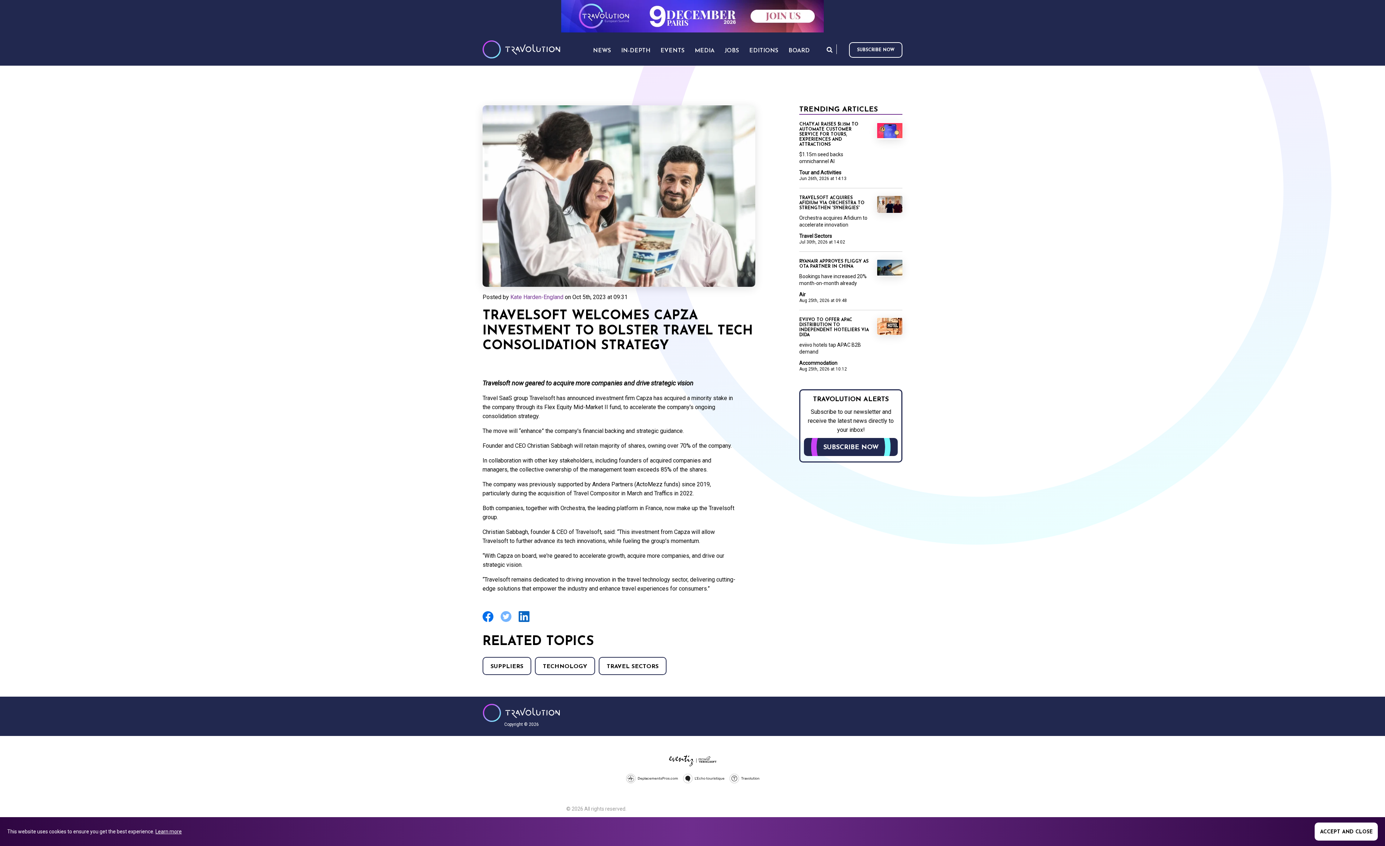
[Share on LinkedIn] (524, 621)
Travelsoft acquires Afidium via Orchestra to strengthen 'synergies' (832, 203)
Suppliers (507, 667)
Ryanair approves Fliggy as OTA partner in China (834, 264)
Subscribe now (875, 50)
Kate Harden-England (536, 297)
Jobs (732, 51)
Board (799, 51)
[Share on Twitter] (506, 621)
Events (672, 51)
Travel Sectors (633, 667)
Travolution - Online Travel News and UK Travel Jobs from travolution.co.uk (521, 713)
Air (802, 294)
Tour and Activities (820, 172)
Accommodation (818, 363)
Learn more (168, 831)
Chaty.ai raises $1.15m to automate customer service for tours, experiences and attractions (828, 134)
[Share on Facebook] (488, 621)
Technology (565, 667)
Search (829, 50)
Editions (763, 51)
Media (705, 51)
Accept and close (1346, 832)
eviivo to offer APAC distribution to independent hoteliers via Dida (834, 327)
